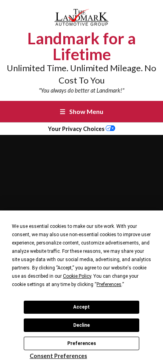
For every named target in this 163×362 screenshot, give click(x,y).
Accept (81, 307)
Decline (81, 325)
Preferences (81, 343)
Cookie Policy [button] (77, 276)
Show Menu (81, 111)
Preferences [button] (109, 284)
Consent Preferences (58, 356)
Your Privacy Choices (77, 128)
